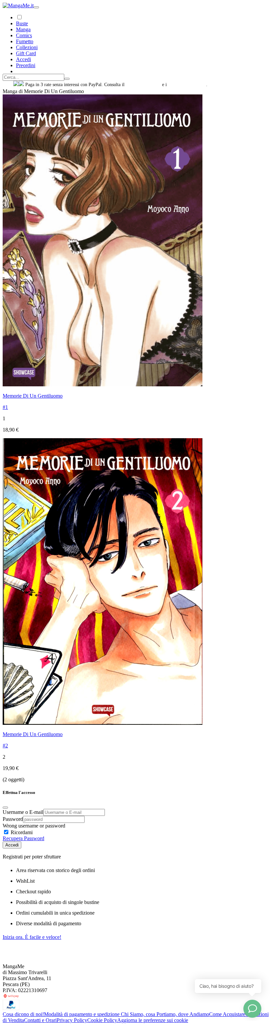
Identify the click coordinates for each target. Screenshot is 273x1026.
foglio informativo (143, 84)
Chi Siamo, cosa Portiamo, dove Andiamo (165, 1014)
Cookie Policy (102, 1020)
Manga (23, 29)
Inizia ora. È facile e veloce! (32, 937)
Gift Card (26, 53)
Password (13, 819)
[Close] (5, 808)
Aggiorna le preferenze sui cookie (152, 1020)
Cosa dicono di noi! (23, 1014)
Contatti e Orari (40, 1020)
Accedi (12, 844)
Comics (24, 35)
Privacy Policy (72, 1020)
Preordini (25, 65)
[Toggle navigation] (36, 7)
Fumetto (24, 41)
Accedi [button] (23, 59)
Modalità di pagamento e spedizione (82, 1014)
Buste (22, 23)
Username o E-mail (23, 812)
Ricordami (21, 832)
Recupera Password (23, 838)
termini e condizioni (187, 84)
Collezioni (27, 47)
